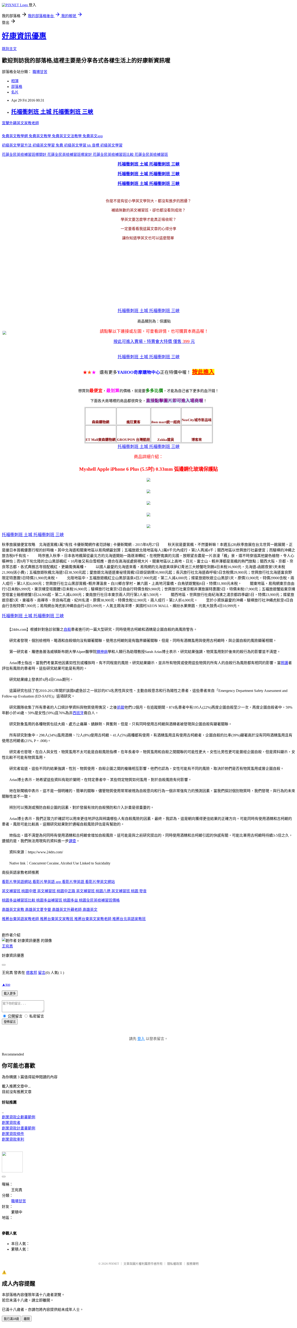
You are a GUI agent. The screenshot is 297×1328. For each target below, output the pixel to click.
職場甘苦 (39, 72)
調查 (72, 841)
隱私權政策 (174, 1263)
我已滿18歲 (11, 1319)
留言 (41, 973)
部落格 (16, 87)
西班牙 (78, 713)
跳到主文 (9, 49)
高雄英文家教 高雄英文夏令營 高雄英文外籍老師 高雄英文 (49, 910)
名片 (15, 92)
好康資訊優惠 (24, 36)
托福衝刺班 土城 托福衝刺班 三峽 (52, 112)
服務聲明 (193, 1263)
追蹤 (120, 707)
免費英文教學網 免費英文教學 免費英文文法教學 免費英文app (52, 136)
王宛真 (7, 946)
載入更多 (10, 993)
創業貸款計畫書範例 (18, 1128)
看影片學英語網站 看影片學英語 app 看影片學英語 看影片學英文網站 (58, 882)
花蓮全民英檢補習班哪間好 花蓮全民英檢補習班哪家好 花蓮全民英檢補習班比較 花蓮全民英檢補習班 (85, 155)
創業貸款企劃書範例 (18, 1117)
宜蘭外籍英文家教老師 (20, 123)
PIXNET (114, 1263)
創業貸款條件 (13, 1134)
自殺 (67, 629)
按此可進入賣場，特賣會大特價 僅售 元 (154, 341)
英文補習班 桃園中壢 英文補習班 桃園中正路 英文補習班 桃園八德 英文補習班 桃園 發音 (74, 891)
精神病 (102, 652)
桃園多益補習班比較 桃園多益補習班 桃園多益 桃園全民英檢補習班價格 (61, 900)
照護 (284, 663)
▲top (6, 984)
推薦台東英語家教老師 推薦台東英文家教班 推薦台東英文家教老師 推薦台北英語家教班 (74, 919)
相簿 (15, 81)
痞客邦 (31, 973)
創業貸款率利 (13, 1139)
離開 (27, 1319)
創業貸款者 (11, 1123)
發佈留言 (10, 1022)
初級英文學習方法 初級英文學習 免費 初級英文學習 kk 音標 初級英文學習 (62, 145)
